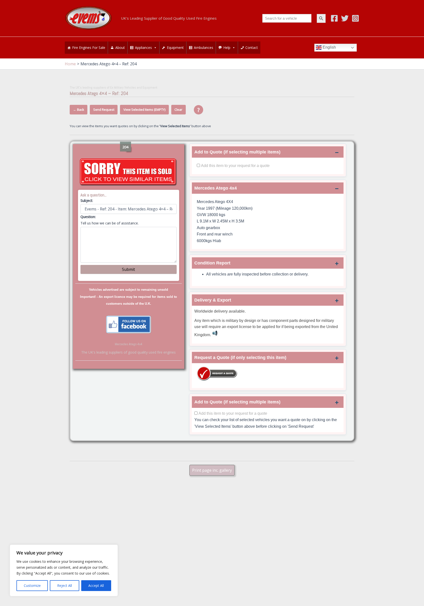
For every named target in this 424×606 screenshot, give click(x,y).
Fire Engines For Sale (88, 47)
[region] (64, 570)
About (120, 47)
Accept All (96, 585)
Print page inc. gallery (212, 470)
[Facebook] (334, 18)
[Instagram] (355, 18)
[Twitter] (345, 18)
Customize (32, 585)
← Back (78, 109)
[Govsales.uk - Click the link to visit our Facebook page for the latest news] (128, 324)
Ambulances (203, 47)
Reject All (64, 585)
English (329, 47)
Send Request (103, 109)
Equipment (175, 47)
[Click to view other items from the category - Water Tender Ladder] (129, 172)
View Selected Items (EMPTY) (144, 109)
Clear (178, 109)
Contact (251, 47)
